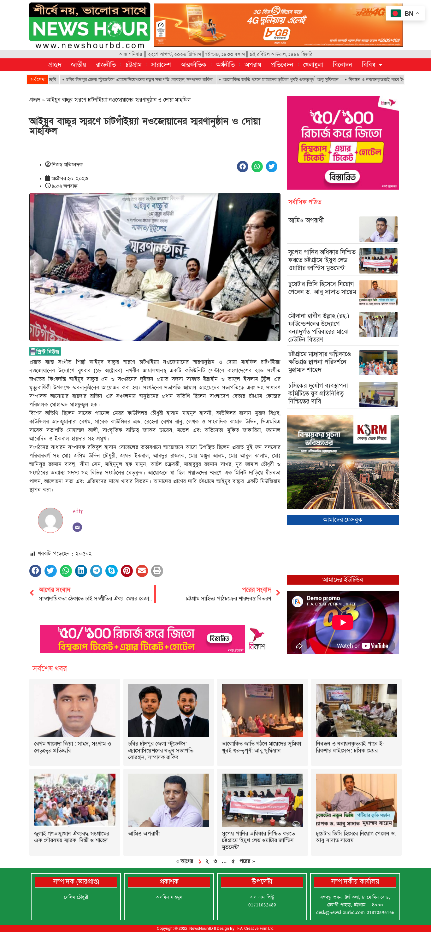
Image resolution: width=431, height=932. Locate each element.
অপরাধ (253, 65)
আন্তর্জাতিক (193, 65)
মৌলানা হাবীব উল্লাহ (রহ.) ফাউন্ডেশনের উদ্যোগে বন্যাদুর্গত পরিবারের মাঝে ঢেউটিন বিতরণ (319, 328)
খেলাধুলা (313, 65)
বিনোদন (342, 65)
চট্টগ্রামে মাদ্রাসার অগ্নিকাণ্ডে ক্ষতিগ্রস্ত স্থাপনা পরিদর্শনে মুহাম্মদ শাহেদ (319, 362)
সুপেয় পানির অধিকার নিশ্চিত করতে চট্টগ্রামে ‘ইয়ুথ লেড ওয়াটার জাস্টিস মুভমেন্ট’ (322, 260)
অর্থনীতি (225, 65)
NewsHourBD (201, 928)
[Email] (77, 527)
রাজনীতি (106, 65)
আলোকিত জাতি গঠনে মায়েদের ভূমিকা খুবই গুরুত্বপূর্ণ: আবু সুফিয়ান (248, 79)
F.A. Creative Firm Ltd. (255, 928)
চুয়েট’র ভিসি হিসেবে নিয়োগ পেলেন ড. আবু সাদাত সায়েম (322, 288)
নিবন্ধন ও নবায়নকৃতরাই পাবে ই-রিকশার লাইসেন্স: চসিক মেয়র (369, 79)
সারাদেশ (161, 65)
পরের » (247, 861)
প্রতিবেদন (282, 65)
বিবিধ (368, 65)
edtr (78, 511)
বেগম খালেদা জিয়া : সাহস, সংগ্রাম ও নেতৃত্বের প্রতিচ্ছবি (72, 747)
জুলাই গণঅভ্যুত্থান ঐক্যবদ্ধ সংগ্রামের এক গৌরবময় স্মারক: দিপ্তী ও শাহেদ (71, 837)
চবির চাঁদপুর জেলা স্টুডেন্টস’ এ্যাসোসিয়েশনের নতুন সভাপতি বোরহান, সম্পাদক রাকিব (106, 79)
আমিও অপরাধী (306, 220)
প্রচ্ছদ (55, 65)
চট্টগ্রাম (133, 65)
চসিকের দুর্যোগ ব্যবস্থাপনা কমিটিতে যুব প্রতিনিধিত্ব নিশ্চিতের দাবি (318, 393)
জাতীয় (78, 65)
